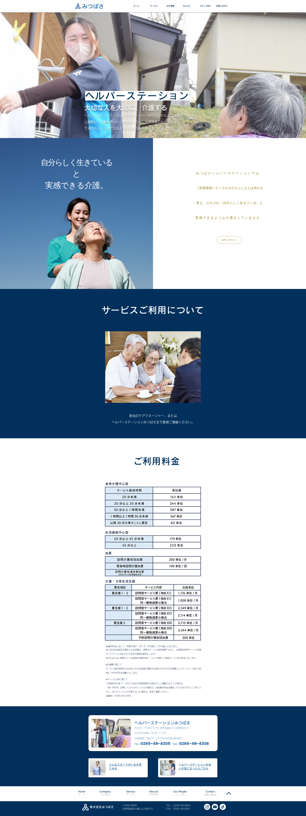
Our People (180, 791)
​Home (81, 791)
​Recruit (153, 791)
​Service (130, 791)
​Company (105, 791)
